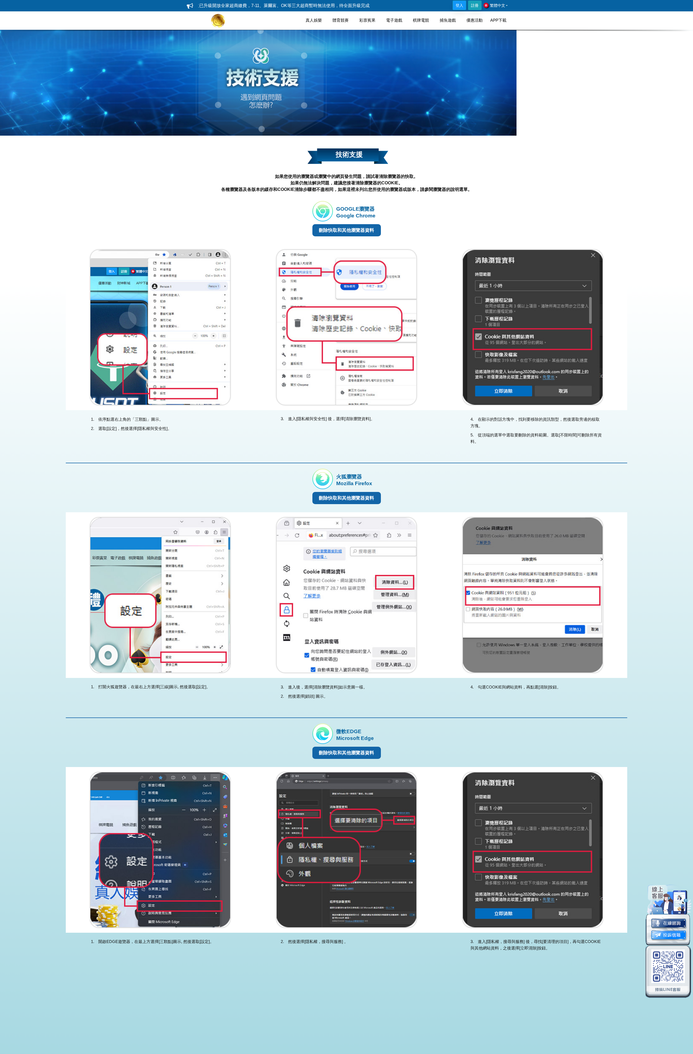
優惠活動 (474, 20)
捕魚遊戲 (448, 20)
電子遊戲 (394, 20)
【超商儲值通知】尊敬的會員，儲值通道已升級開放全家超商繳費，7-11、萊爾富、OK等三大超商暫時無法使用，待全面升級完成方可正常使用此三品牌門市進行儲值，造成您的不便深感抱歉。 (217, 5)
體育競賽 (340, 20)
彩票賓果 (367, 20)
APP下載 (498, 20)
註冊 (475, 5)
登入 (459, 5)
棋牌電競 (421, 20)
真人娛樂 (314, 20)
